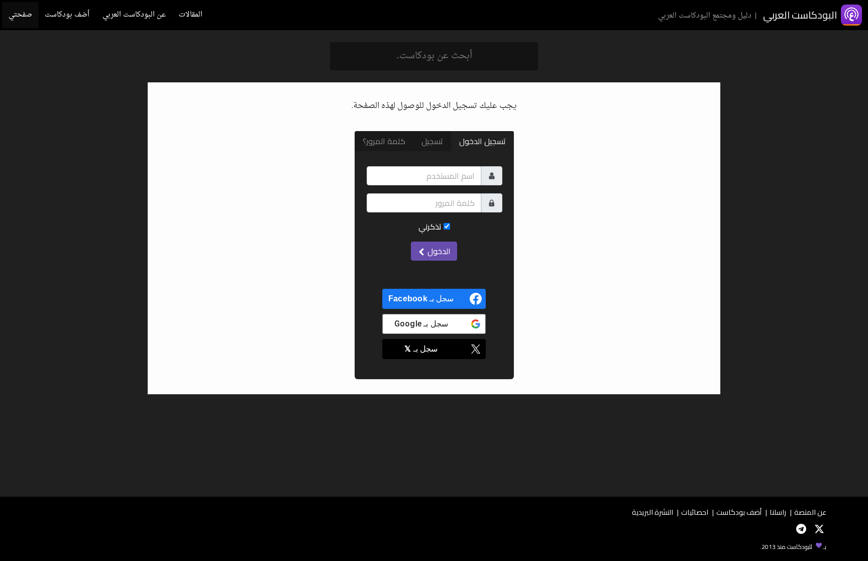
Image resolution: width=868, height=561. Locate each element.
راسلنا (778, 512)
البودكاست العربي (800, 15)
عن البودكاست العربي (134, 15)
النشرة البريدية (652, 512)
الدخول (438, 251)
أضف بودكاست (67, 15)
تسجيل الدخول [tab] (482, 141)
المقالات (190, 15)
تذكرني (431, 226)
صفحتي (20, 15)
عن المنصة (810, 512)
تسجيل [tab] (432, 141)
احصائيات (694, 512)
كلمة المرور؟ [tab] (384, 141)
